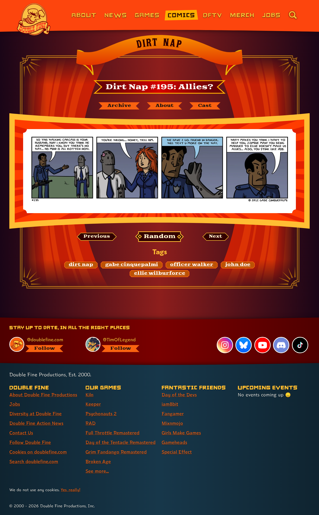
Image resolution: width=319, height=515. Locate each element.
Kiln (89, 395)
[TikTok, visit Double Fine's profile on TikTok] (300, 345)
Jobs (271, 15)
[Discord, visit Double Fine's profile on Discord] (281, 345)
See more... (97, 471)
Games (147, 15)
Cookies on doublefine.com (38, 452)
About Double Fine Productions (43, 395)
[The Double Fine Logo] (34, 19)
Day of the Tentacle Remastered (120, 442)
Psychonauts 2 (101, 413)
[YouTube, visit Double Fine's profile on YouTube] (262, 345)
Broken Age (98, 461)
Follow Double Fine (30, 442)
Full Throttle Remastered (112, 433)
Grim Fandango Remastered (116, 452)
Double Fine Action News (36, 423)
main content (184, 319)
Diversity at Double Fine (35, 413)
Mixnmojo (172, 423)
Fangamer (173, 413)
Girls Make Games (181, 433)
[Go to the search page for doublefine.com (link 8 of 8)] (293, 15)
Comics (181, 15)
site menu (154, 319)
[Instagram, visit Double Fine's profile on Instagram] (225, 345)
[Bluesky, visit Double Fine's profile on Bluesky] (243, 345)
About (83, 15)
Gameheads (174, 442)
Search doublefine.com (33, 461)
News (115, 15)
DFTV (212, 15)
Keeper (93, 404)
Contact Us (21, 433)
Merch (242, 15)
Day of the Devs (179, 395)
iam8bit (170, 404)
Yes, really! (70, 489)
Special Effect (177, 452)
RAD (90, 423)
